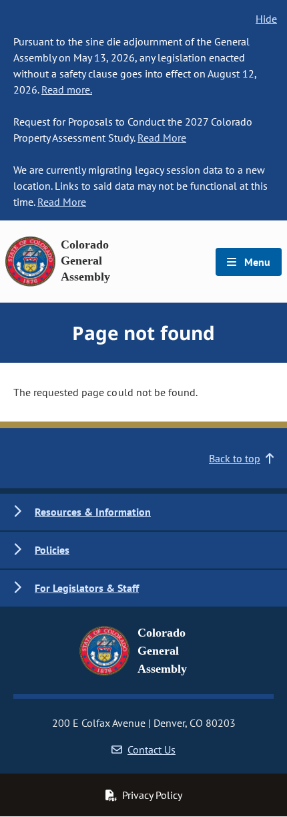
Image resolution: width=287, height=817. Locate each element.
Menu (256, 262)
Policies (52, 549)
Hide (266, 18)
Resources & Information (93, 511)
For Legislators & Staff (87, 588)
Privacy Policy (152, 795)
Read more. (66, 89)
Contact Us (151, 749)
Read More (161, 137)
